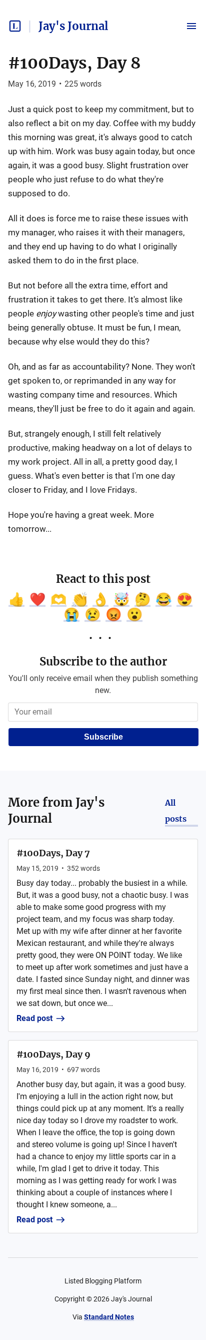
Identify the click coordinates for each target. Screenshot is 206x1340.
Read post (34, 1018)
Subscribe (103, 737)
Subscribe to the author (103, 661)
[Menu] (192, 26)
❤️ (38, 599)
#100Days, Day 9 (53, 1054)
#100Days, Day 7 (53, 853)
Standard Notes (109, 1317)
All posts (175, 811)
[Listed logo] (15, 26)
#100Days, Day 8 (74, 63)
